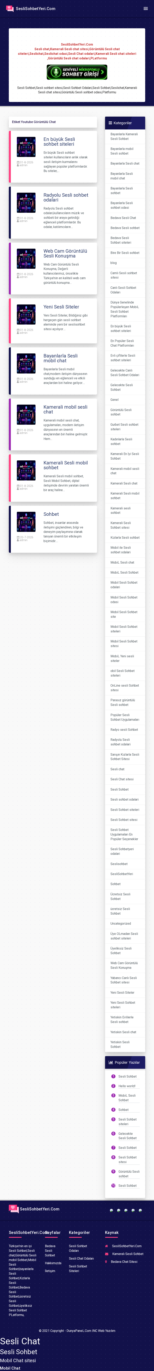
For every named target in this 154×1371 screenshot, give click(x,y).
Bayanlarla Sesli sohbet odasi (121, 205)
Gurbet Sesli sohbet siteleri (124, 427)
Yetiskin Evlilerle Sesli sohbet (122, 1019)
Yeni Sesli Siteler (122, 992)
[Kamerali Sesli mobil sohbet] (26, 470)
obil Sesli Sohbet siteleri (122, 673)
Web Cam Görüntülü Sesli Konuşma (124, 965)
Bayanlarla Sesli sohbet (121, 190)
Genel (114, 400)
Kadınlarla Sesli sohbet (121, 441)
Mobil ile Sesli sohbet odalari (120, 550)
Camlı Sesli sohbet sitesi (123, 275)
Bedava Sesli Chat (123, 218)
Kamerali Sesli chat (123, 483)
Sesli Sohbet (119, 789)
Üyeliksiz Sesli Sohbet (121, 951)
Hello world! (127, 1086)
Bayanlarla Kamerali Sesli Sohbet (124, 136)
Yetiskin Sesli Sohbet (120, 1044)
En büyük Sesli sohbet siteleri (120, 328)
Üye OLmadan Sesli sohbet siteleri (124, 936)
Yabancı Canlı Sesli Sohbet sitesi (123, 980)
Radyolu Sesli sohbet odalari (120, 742)
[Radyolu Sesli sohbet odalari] (26, 203)
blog (113, 263)
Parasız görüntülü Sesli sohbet (122, 702)
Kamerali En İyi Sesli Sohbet (124, 456)
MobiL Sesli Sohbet (124, 572)
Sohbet (115, 884)
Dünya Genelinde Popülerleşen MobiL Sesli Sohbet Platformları (124, 309)
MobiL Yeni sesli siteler (122, 658)
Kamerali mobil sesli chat (124, 471)
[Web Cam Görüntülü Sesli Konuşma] (26, 258)
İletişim (50, 1271)
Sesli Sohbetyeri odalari (122, 851)
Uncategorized (120, 923)
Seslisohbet (119, 864)
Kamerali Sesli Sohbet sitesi (120, 525)
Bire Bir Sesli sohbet (124, 253)
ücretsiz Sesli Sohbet (120, 911)
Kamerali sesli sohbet (120, 510)
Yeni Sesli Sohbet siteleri (122, 1005)
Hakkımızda (53, 1263)
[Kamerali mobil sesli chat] (26, 414)
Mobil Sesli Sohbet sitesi (123, 643)
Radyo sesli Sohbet (124, 730)
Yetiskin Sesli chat (123, 1032)
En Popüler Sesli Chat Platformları (122, 343)
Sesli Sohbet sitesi (123, 820)
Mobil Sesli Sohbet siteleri (123, 629)
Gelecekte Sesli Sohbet (121, 387)
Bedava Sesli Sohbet (50, 1250)
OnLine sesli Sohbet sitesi (124, 688)
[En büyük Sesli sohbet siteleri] (26, 147)
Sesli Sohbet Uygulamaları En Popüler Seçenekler (124, 834)
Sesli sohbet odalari (124, 799)
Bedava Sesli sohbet (125, 228)
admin (23, 165)
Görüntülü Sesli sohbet (121, 412)
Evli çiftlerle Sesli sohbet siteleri (122, 358)
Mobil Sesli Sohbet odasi (123, 599)
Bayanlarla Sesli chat (124, 163)
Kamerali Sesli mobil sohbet (124, 496)
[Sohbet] (26, 521)
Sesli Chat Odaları (81, 1258)
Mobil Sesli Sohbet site (123, 614)
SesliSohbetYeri (121, 874)
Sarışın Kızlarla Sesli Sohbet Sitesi (124, 757)
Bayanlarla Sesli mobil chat (121, 176)
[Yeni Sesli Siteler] (26, 314)
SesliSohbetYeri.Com (35, 8)
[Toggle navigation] (145, 8)
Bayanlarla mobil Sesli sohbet (121, 151)
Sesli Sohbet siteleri (124, 810)
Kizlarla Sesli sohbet (125, 537)
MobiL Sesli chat (122, 562)
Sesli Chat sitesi (122, 779)
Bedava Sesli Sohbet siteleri (120, 240)
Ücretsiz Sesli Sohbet (120, 896)
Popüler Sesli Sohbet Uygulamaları (124, 717)
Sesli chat (117, 769)
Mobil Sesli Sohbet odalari (123, 585)
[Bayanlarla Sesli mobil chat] (26, 363)
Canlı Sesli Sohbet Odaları (123, 290)
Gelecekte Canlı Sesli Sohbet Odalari (124, 372)
